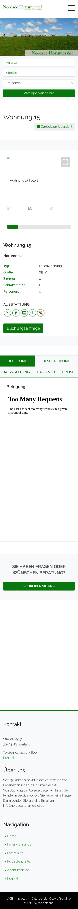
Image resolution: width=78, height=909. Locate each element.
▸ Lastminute (14, 853)
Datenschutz (39, 898)
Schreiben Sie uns (39, 586)
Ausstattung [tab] (17, 372)
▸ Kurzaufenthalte (17, 861)
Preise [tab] (68, 372)
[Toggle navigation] (71, 8)
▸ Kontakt (11, 879)
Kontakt (8, 758)
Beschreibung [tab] (56, 361)
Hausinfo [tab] (46, 372)
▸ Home (10, 836)
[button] (11, 188)
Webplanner (46, 903)
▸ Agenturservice (17, 870)
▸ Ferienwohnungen (19, 844)
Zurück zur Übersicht (56, 127)
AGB (10, 898)
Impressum (22, 898)
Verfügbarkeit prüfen (39, 93)
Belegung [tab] (17, 361)
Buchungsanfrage (23, 328)
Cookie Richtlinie (60, 898)
